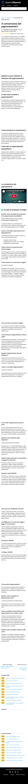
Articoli (3, 5)
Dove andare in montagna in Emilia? (13, 750)
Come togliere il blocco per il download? (14, 757)
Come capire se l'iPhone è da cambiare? (14, 760)
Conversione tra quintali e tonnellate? (14, 700)
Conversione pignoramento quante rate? (14, 689)
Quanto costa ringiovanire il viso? (13, 736)
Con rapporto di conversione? (12, 694)
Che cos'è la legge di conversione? (13, 691)
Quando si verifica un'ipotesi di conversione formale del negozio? (15, 698)
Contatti (12, 774)
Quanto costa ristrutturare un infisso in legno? (15, 755)
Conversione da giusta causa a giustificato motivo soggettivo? (15, 703)
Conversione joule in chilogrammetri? (13, 683)
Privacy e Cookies (20, 774)
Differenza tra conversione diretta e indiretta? (15, 678)
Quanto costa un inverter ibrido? (12, 744)
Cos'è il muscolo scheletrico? (12, 739)
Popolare (16, 5)
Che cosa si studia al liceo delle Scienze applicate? (14, 742)
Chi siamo (5, 774)
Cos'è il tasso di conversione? (12, 680)
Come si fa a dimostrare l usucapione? (14, 752)
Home (3, 17)
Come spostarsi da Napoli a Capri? (13, 747)
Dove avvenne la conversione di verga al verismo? (14, 686)
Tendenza (9, 5)
